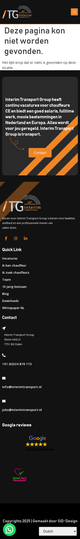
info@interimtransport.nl (22, 387)
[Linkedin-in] (25, 238)
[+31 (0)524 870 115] (4, 355)
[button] (74, 11)
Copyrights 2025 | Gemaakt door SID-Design (40, 521)
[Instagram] (16, 238)
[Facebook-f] (6, 238)
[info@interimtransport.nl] (4, 378)
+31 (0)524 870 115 (17, 364)
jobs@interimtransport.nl (22, 410)
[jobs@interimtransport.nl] (4, 401)
